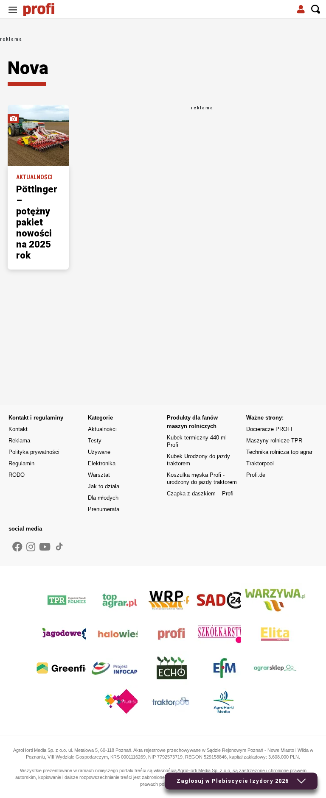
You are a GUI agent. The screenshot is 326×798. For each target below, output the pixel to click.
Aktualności (102, 429)
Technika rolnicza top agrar (279, 452)
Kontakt (18, 429)
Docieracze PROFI (269, 429)
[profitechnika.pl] (44, 9)
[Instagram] (30, 547)
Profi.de (255, 475)
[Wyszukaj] (315, 9)
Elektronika (101, 463)
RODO (16, 475)
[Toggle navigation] (12, 9)
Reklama (19, 440)
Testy (94, 440)
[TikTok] (59, 546)
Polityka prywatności (33, 452)
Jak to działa (103, 486)
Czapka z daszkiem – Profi (200, 493)
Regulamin (21, 463)
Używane (99, 452)
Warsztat (99, 475)
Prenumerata (103, 509)
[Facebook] (17, 547)
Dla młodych (103, 498)
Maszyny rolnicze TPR (274, 440)
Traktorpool (260, 463)
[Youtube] (45, 547)
